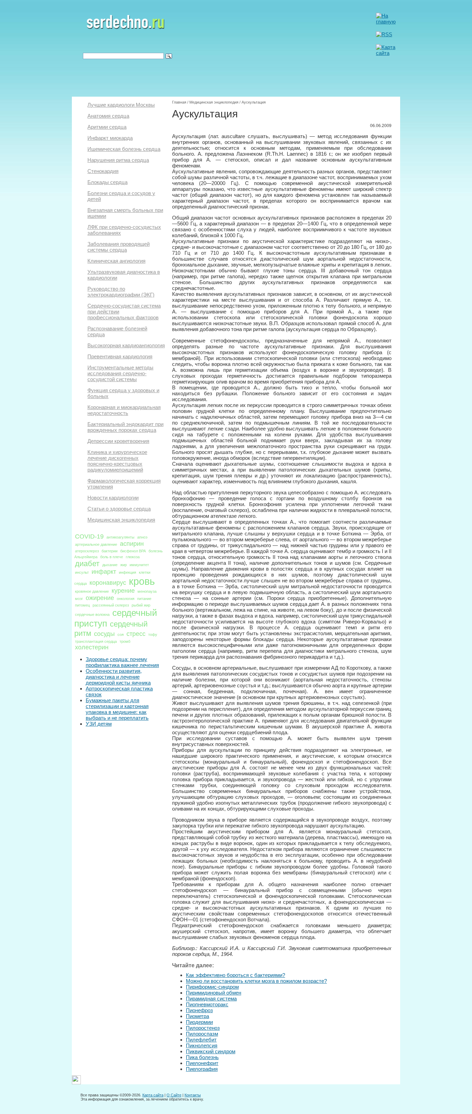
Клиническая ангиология (116, 261)
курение (123, 590)
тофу (152, 634)
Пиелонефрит (202, 1063)
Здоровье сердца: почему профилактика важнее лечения (122, 662)
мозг (79, 599)
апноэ (142, 537)
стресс (135, 633)
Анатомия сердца (108, 116)
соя (120, 634)
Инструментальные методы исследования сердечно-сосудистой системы (120, 373)
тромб (125, 641)
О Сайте (174, 1095)
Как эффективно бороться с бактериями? (235, 975)
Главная (179, 102)
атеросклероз (87, 551)
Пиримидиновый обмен (213, 993)
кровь (142, 581)
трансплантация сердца (96, 641)
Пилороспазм (202, 1034)
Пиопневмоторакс (207, 1004)
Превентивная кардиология (119, 356)
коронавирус (107, 582)
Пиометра (197, 1016)
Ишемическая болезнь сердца (123, 149)
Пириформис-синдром (212, 987)
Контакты (193, 1095)
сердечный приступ (115, 618)
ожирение (100, 597)
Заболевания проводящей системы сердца (118, 247)
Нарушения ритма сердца (118, 160)
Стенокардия (103, 171)
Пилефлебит (201, 1040)
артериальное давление (96, 544)
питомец (82, 605)
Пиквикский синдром (210, 1051)
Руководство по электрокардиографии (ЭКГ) (120, 292)
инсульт (82, 572)
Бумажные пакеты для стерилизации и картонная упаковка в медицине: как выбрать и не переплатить (117, 709)
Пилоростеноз (203, 1028)
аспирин (132, 543)
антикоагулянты (120, 537)
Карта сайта (152, 1095)
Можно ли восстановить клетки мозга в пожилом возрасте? (256, 981)
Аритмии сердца (106, 127)
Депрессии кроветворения (118, 441)
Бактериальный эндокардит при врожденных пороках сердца (125, 427)
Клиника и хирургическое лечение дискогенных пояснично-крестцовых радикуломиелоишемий (117, 461)
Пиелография (202, 1069)
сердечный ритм (111, 629)
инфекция (127, 572)
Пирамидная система (211, 998)
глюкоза (133, 557)
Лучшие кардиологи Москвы (121, 105)
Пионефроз (199, 1010)
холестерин (91, 647)
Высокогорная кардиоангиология (126, 345)
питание (144, 599)
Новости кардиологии (113, 498)
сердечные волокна (92, 614)
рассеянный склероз (111, 605)
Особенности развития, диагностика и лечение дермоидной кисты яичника (118, 677)
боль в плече (111, 557)
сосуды (104, 633)
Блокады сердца (107, 182)
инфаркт (104, 571)
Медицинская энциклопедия (121, 520)
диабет (87, 563)
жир (123, 565)
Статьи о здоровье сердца (119, 509)
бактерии (109, 551)
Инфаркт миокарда (110, 138)
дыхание (109, 565)
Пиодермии (199, 1022)
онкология (125, 599)
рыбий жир (141, 605)
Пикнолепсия (201, 1045)
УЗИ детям (99, 724)
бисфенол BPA (133, 551)
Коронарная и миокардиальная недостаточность (124, 410)
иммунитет (139, 565)
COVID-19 (89, 536)
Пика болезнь (202, 1057)
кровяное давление (92, 591)
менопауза (147, 591)
